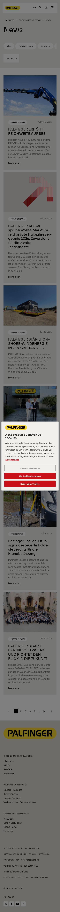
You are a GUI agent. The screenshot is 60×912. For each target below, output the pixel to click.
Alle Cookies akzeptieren (30, 476)
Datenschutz (12, 459)
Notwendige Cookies (30, 484)
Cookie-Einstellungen (30, 468)
